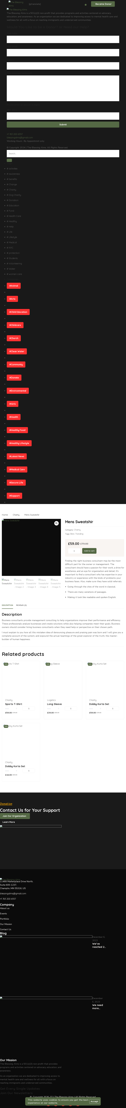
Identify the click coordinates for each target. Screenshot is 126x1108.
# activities (12, 168)
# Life (9, 231)
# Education (13, 205)
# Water (11, 268)
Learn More (9, 822)
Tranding (79, 534)
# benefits (12, 179)
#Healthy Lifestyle (19, 443)
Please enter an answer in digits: (23, 104)
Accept (94, 1101)
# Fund (10, 210)
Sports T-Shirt (13, 704)
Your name (12, 33)
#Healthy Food (17, 430)
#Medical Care (17, 469)
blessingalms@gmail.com (20, 137)
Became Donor (103, 4)
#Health (13, 417)
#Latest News (16, 456)
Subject (11, 59)
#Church (13, 338)
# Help (10, 226)
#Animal (13, 285)
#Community (16, 364)
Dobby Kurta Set (99, 704)
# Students (12, 258)
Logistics (51, 700)
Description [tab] (7, 605)
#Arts (12, 298)
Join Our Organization (14, 816)
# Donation (12, 200)
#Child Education (18, 312)
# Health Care (14, 216)
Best (72, 534)
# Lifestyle (12, 237)
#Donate (14, 377)
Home (5, 514)
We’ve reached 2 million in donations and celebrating (99, 945)
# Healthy (12, 221)
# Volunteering (14, 263)
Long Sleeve (54, 704)
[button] (56, 523)
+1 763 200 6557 (15, 134)
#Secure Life (16, 482)
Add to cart (89, 551)
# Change (12, 184)
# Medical (12, 242)
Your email (12, 46)
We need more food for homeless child (97, 1006)
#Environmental (17, 390)
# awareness (13, 173)
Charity (16, 514)
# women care (14, 274)
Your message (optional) (19, 73)
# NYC (10, 247)
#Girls (12, 403)
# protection (13, 253)
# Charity (11, 189)
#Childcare (15, 325)
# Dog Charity (14, 195)
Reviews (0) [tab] (21, 605)
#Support (14, 495)
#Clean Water (16, 351)
